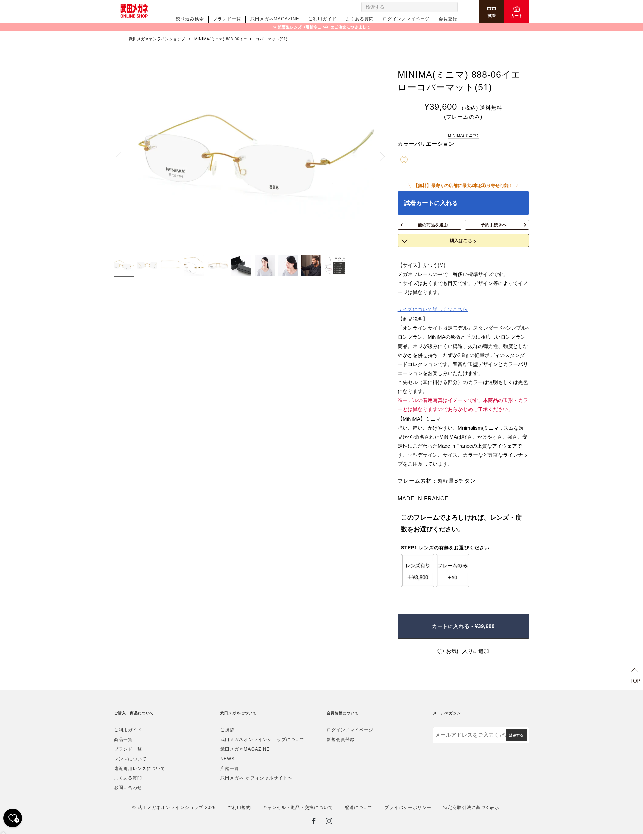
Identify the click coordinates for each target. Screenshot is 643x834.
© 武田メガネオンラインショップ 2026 (174, 807)
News (227, 758)
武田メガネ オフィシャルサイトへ (256, 777)
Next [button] (378, 156)
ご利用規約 (239, 807)
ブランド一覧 (227, 18)
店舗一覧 (229, 768)
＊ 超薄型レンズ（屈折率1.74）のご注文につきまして (321, 27)
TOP (634, 680)
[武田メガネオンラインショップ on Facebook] (313, 822)
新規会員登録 (341, 739)
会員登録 (448, 18)
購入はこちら (463, 240)
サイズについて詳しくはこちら (433, 309)
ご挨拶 (227, 729)
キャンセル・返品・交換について (298, 807)
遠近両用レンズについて (139, 768)
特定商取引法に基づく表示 (471, 807)
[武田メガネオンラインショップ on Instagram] (329, 822)
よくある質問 (360, 18)
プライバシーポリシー (407, 807)
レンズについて (130, 758)
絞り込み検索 (190, 18)
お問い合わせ (128, 787)
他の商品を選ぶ (433, 224)
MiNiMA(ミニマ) (463, 135)
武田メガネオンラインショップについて (262, 739)
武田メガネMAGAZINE (274, 18)
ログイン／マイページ (406, 18)
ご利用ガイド (322, 18)
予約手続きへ (494, 224)
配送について (359, 807)
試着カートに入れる (431, 203)
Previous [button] (122, 156)
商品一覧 (123, 739)
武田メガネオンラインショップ (157, 39)
